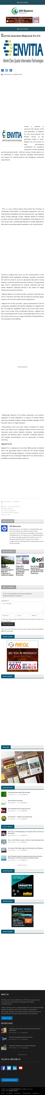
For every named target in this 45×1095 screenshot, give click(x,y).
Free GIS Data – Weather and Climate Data (20, 817)
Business (16, 502)
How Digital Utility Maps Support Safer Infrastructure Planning (25, 848)
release (16, 512)
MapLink (12, 510)
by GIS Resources (7, 74)
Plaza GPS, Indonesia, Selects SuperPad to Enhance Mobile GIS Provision (22, 570)
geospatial (5, 510)
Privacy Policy (27, 1093)
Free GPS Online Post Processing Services (19, 808)
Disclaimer (18, 1093)
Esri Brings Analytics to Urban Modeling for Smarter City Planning (37, 569)
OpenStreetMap (6, 512)
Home (3, 1093)
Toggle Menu (23, 2)
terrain (3, 515)
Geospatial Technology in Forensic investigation (22, 1045)
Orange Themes (13, 1090)
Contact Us (36, 1093)
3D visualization (14, 506)
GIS (2, 503)
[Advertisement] (22, 101)
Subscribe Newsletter (10, 1080)
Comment (5, 601)
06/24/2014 (18, 74)
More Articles (22, 865)
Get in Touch (7, 1018)
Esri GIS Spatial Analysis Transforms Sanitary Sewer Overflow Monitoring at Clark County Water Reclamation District (25, 857)
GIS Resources (15, 526)
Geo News (9, 1093)
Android (4, 508)
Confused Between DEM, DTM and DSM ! (19, 792)
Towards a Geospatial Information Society (21, 1037)
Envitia (10, 508)
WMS (9, 515)
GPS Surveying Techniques (15, 800)
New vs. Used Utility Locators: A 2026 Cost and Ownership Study (26, 840)
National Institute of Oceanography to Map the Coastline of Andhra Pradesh (7, 570)
